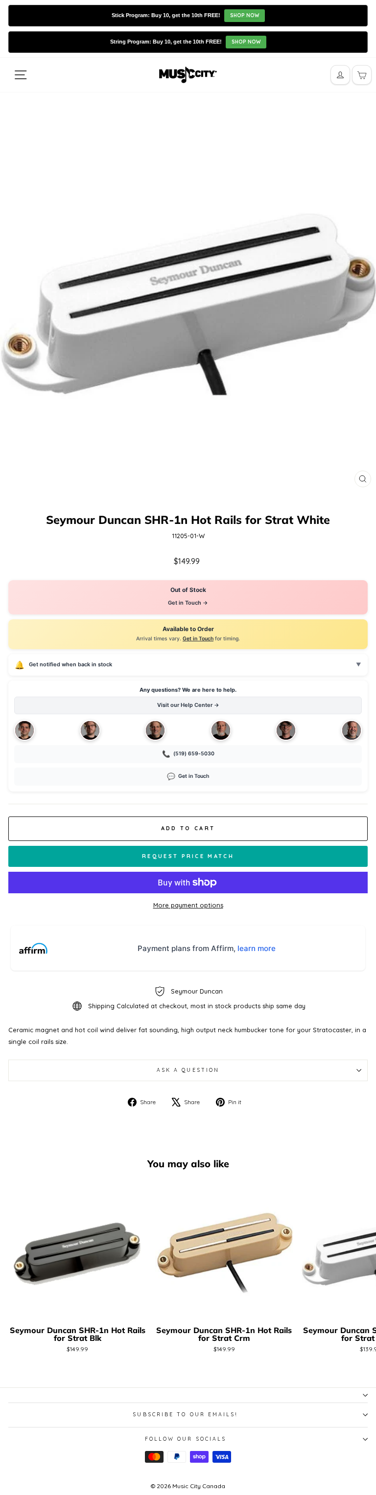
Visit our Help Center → (188, 705)
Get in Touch (198, 638)
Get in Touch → (188, 602)
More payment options (188, 905)
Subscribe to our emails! (185, 1414)
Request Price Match (188, 856)
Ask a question (188, 1070)
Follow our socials (186, 1439)
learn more (256, 948)
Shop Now (244, 15)
